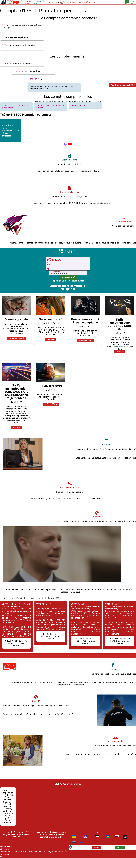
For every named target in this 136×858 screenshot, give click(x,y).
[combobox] (68, 259)
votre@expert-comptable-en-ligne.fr (68, 287)
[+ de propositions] (68, 655)
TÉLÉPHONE (56, 271)
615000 (5, 63)
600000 (33, 79)
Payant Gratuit (62, 2)
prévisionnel (86, 340)
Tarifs (96, 847)
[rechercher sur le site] (1, 857)
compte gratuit (17, 338)
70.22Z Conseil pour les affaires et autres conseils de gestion (16, 610)
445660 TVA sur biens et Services (50, 106)
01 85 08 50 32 (19, 851)
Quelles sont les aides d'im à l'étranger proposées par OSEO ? (10, 131)
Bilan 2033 (52, 404)
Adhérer (120, 848)
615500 (5, 25)
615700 (5, 45)
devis (51, 339)
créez (120, 351)
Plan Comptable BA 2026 (122, 85)
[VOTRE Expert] (70, 847)
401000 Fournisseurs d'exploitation (16, 106)
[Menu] (123, 2)
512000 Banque (78, 105)
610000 (20, 71)
